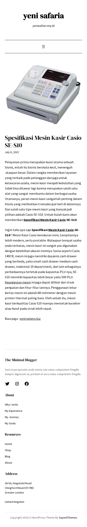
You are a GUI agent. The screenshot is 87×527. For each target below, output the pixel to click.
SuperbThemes (68, 517)
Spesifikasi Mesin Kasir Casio (44, 220)
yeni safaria (43, 15)
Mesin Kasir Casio (61, 230)
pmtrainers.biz (30, 319)
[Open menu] (43, 46)
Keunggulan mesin (18, 282)
